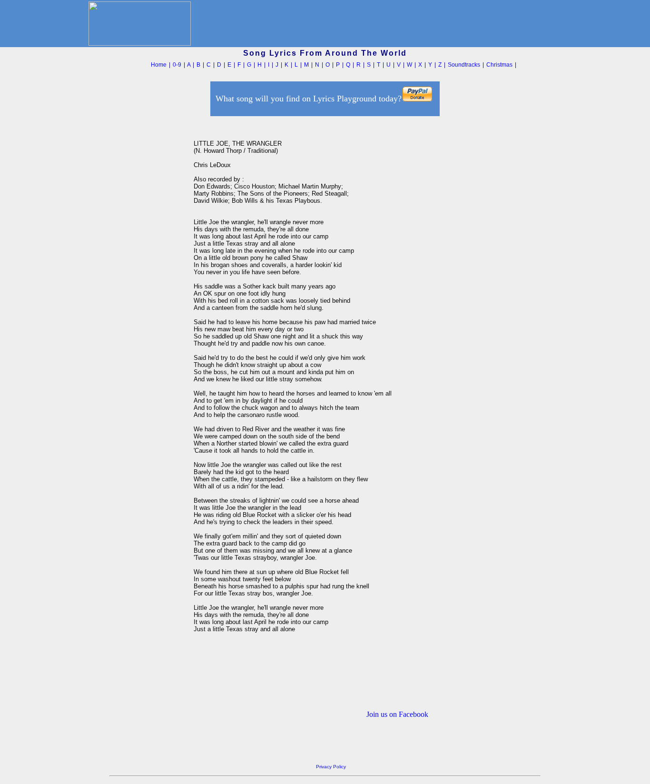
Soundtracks (464, 64)
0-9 (177, 64)
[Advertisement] (149, 261)
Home (159, 64)
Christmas (499, 64)
